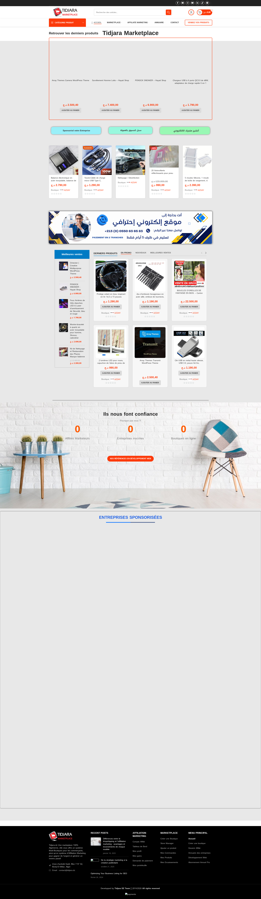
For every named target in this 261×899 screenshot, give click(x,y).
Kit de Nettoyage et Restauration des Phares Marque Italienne (77, 352)
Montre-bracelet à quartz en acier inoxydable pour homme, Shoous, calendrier (77, 331)
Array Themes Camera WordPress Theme (70, 80)
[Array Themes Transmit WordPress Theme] (150, 342)
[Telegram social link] (207, 3)
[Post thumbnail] (96, 846)
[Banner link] (65, 480)
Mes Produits (166, 857)
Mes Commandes (168, 853)
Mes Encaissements (169, 862)
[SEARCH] (168, 12)
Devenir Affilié (194, 848)
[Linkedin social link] (197, 3)
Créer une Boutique (169, 838)
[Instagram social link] (188, 3)
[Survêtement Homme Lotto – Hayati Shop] (110, 59)
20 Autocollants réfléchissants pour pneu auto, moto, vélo (162, 173)
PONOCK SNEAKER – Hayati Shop (150, 80)
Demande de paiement (143, 860)
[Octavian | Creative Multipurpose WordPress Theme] (63, 270)
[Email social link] (183, 3)
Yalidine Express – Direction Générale (131, 792)
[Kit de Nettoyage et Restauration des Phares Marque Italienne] (63, 356)
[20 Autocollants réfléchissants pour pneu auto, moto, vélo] (164, 156)
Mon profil (137, 851)
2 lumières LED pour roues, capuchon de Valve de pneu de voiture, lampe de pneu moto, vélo (111, 363)
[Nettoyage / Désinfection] (130, 160)
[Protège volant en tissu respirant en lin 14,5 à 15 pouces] (111, 276)
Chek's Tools (131, 654)
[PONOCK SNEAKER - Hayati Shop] (63, 289)
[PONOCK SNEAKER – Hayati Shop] (150, 59)
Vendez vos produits (198, 22)
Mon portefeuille (140, 865)
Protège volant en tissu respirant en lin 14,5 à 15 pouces (111, 295)
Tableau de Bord (140, 846)
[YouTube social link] (192, 3)
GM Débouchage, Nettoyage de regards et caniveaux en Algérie (130, 626)
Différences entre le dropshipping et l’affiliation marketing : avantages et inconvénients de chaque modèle (114, 844)
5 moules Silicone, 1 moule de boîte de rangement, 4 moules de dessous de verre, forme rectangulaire (197, 182)
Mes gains (137, 856)
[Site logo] (65, 12)
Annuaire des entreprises (199, 853)
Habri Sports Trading (130, 543)
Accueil (191, 838)
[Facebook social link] (178, 3)
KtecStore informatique (130, 737)
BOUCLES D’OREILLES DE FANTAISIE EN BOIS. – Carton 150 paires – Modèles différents (189, 293)
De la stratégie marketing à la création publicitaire (114, 861)
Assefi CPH (130, 598)
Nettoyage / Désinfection (128, 178)
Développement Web (197, 857)
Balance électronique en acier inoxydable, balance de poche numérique (63, 180)
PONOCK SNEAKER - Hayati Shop (75, 287)
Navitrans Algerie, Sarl (130, 681)
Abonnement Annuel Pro (199, 862)
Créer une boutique (197, 843)
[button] (70, 110)
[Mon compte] (191, 12)
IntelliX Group (130, 571)
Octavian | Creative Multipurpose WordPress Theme (75, 268)
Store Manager (167, 843)
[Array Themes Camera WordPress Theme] (70, 59)
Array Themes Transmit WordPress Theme (150, 362)
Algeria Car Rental (130, 764)
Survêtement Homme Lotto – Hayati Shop (110, 80)
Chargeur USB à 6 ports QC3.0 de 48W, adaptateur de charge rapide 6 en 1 (190, 82)
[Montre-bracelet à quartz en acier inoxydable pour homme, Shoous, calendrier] (63, 333)
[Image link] (60, 837)
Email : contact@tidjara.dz (63, 870)
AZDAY (67, 190)
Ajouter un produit (168, 848)
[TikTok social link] (202, 3)
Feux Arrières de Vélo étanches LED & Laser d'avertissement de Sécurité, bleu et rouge (77, 307)
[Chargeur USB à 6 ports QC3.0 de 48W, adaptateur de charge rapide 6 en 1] (190, 59)
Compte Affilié (139, 841)
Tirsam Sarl (130, 709)
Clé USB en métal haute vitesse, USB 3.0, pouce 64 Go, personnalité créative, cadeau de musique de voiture (189, 364)
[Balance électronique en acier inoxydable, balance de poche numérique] (63, 160)
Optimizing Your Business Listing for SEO (109, 873)
